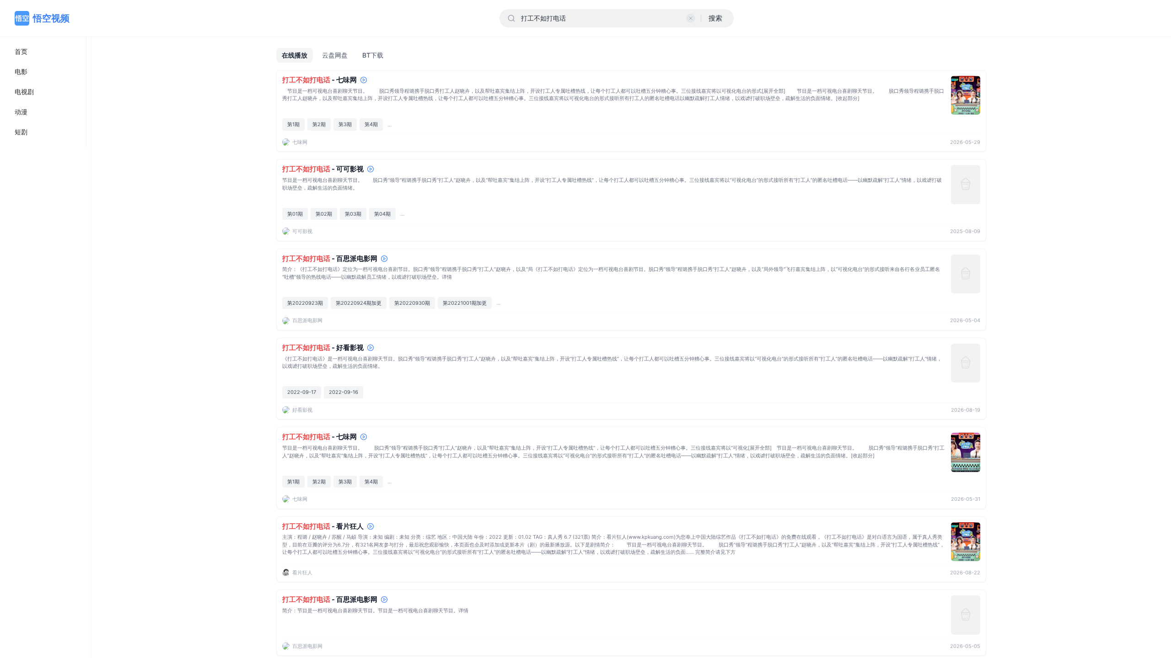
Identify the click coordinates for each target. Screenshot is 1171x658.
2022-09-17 (301, 392)
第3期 (345, 124)
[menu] (43, 92)
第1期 (293, 124)
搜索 (715, 18)
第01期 (295, 214)
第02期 (324, 214)
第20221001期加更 (465, 303)
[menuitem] (43, 51)
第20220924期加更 (358, 303)
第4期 (371, 124)
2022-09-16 (343, 392)
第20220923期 (305, 303)
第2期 (319, 124)
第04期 (382, 214)
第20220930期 (412, 303)
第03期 (353, 214)
